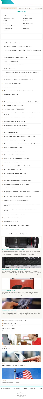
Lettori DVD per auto (7, 20)
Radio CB (5, 15)
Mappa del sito (21, 396)
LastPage (17, 233)
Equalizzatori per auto (27, 20)
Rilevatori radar (26, 28)
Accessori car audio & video (8, 18)
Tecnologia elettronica (9, 8)
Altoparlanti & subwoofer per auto (9, 25)
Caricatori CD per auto (27, 18)
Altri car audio (25, 25)
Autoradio (4, 23)
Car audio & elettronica (25, 8)
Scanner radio (5, 30)
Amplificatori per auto (27, 15)
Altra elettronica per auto (7, 28)
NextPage (11, 233)
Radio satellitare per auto (28, 23)
